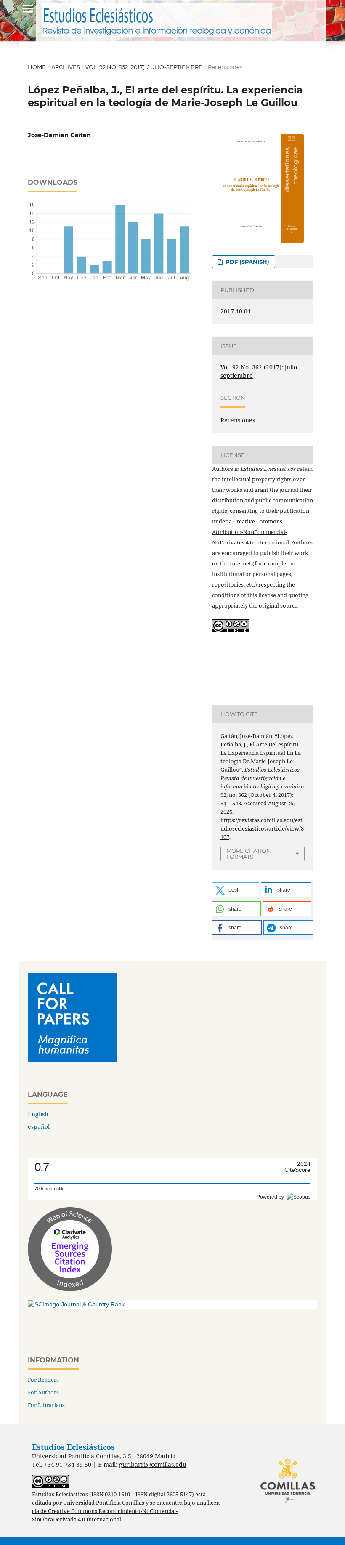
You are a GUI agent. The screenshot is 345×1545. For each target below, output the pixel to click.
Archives (65, 67)
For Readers (43, 1379)
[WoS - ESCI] (70, 1289)
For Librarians (46, 1405)
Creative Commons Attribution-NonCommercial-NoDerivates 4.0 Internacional (250, 532)
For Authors (43, 1392)
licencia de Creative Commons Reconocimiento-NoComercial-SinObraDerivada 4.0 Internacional (126, 1511)
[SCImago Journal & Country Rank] (76, 1304)
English (38, 1114)
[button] (235, 889)
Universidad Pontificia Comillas (103, 1502)
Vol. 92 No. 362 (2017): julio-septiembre (143, 67)
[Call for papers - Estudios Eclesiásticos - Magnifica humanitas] (72, 1060)
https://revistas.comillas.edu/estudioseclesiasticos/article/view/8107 (262, 828)
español (39, 1127)
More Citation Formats (248, 853)
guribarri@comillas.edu (152, 1464)
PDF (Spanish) (246, 261)
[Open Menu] (27, 8)
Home (37, 67)
